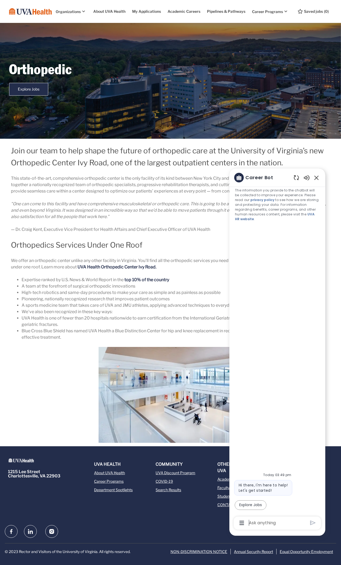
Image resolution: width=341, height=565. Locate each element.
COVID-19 (164, 481)
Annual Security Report (253, 551)
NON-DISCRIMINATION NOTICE (198, 551)
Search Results (168, 490)
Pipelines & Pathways (226, 11)
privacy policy (262, 200)
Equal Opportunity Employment (306, 551)
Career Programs (109, 481)
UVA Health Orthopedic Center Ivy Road (117, 266)
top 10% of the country (146, 279)
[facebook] (11, 531)
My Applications (146, 11)
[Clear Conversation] (296, 177)
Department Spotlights (113, 490)
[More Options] (241, 523)
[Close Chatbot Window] (316, 177)
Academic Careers (184, 11)
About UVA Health (109, 11)
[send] (313, 522)
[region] (277, 350)
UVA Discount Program (175, 472)
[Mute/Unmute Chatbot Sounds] (307, 177)
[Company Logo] (30, 11)
